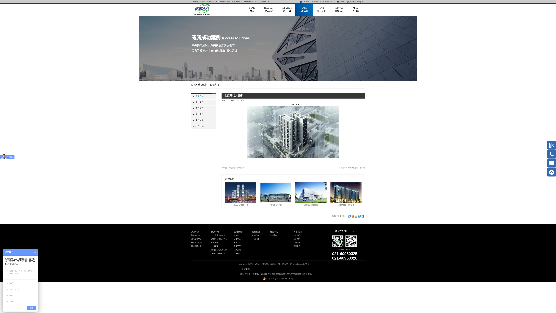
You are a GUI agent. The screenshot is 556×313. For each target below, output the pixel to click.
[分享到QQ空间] (353, 216)
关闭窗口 (334, 216)
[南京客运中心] (275, 184)
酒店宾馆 (214, 84)
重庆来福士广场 (241, 205)
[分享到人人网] (363, 216)
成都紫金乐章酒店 (346, 205)
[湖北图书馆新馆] (311, 184)
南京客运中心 (276, 205)
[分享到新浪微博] (356, 216)
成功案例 (202, 84)
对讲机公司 (258, 274)
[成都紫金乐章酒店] (346, 184)
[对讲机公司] (202, 4)
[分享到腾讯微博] (359, 216)
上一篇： (233, 168)
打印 (342, 216)
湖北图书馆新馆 (311, 205)
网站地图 (245, 269)
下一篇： (352, 168)
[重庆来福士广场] (240, 184)
